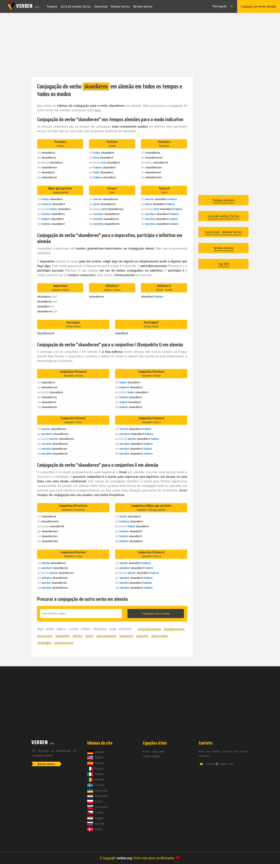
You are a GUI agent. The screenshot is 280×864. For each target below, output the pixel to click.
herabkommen (174, 629)
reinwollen (62, 636)
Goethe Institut (151, 756)
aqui (97, 110)
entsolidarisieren (149, 629)
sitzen (89, 636)
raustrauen (45, 636)
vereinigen (44, 642)
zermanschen (63, 642)
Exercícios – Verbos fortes (112, 6)
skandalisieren (106, 636)
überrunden (159, 636)
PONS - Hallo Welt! (154, 751)
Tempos (52, 6)
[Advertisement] (140, 45)
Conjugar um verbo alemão (258, 6)
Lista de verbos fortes (76, 6)
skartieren (126, 636)
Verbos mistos (143, 6)
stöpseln (142, 636)
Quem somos (46, 764)
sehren (77, 636)
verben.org (124, 858)
